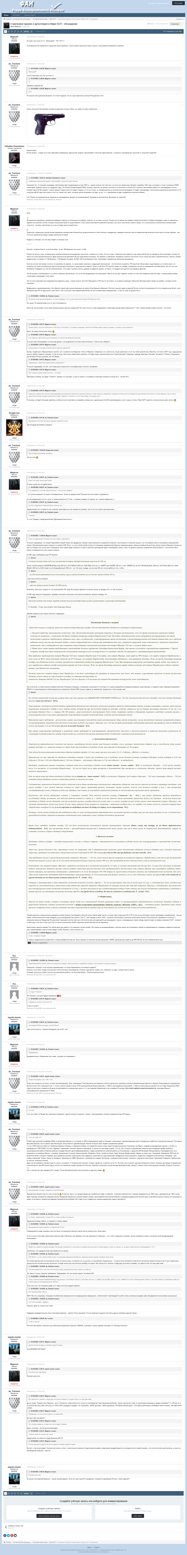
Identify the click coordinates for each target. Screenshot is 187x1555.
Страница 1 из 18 (40, 31)
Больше (179, 19)
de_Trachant (50, 296)
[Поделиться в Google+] (11, 1535)
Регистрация (178, 3)
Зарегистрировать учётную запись (49, 1516)
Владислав (49, 450)
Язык (89, 1547)
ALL (46, 1318)
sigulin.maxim (50, 1076)
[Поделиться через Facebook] (4, 1535)
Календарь (16, 15)
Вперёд (26, 31)
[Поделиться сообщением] (181, 37)
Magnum (48, 68)
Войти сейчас (138, 1516)
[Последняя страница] (31, 31)
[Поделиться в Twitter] (8, 1535)
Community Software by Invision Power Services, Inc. (93, 1552)
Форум (6, 15)
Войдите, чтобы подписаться (158, 24)
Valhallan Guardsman (53, 178)
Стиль (96, 1547)
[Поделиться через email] (15, 1535)
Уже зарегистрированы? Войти (158, 3)
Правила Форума (29, 15)
